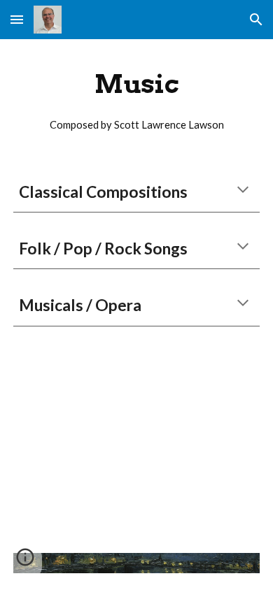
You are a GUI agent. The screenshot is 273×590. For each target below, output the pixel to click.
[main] (136, 97)
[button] (17, 19)
